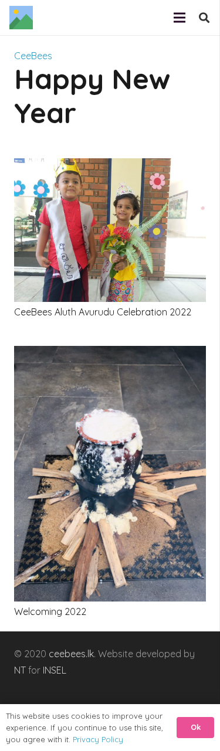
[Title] (21, 17)
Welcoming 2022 (50, 611)
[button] (204, 17)
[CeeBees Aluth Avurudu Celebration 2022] (110, 166)
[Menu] (179, 17)
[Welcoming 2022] (110, 354)
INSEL (54, 670)
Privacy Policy (98, 739)
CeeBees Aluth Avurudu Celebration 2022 (102, 312)
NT (20, 670)
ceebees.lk (71, 654)
